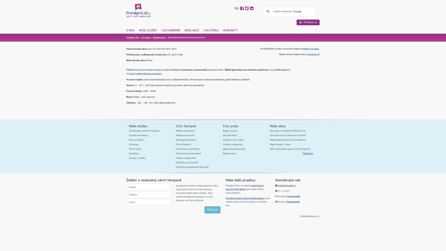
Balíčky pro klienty (185, 130)
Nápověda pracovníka (234, 148)
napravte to (313, 54)
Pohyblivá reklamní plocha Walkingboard (245, 198)
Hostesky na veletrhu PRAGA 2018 (287, 130)
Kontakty (230, 30)
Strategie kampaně (186, 139)
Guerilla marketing (138, 135)
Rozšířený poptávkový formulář (192, 167)
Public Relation (183, 144)
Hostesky (134, 144)
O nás (130, 30)
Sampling (134, 153)
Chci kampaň (171, 30)
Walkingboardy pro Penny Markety (288, 139)
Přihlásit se (310, 22)
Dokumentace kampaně (188, 153)
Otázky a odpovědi (185, 158)
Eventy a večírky (137, 158)
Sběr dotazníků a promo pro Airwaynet (290, 148)
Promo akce (135, 148)
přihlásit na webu (310, 48)
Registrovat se (230, 130)
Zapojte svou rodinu (233, 139)
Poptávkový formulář (187, 162)
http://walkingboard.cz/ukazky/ (145, 73)
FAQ (236, 8)
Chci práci (211, 30)
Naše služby (148, 30)
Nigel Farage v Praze (280, 144)
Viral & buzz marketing (187, 148)
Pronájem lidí (132, 37)
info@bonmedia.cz (287, 185)
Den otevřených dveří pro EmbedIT (288, 135)
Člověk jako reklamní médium (144, 130)
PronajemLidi (293, 196)
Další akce (308, 153)
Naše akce (191, 30)
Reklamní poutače (185, 135)
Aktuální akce (159, 37)
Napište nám (229, 153)
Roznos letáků (136, 139)
